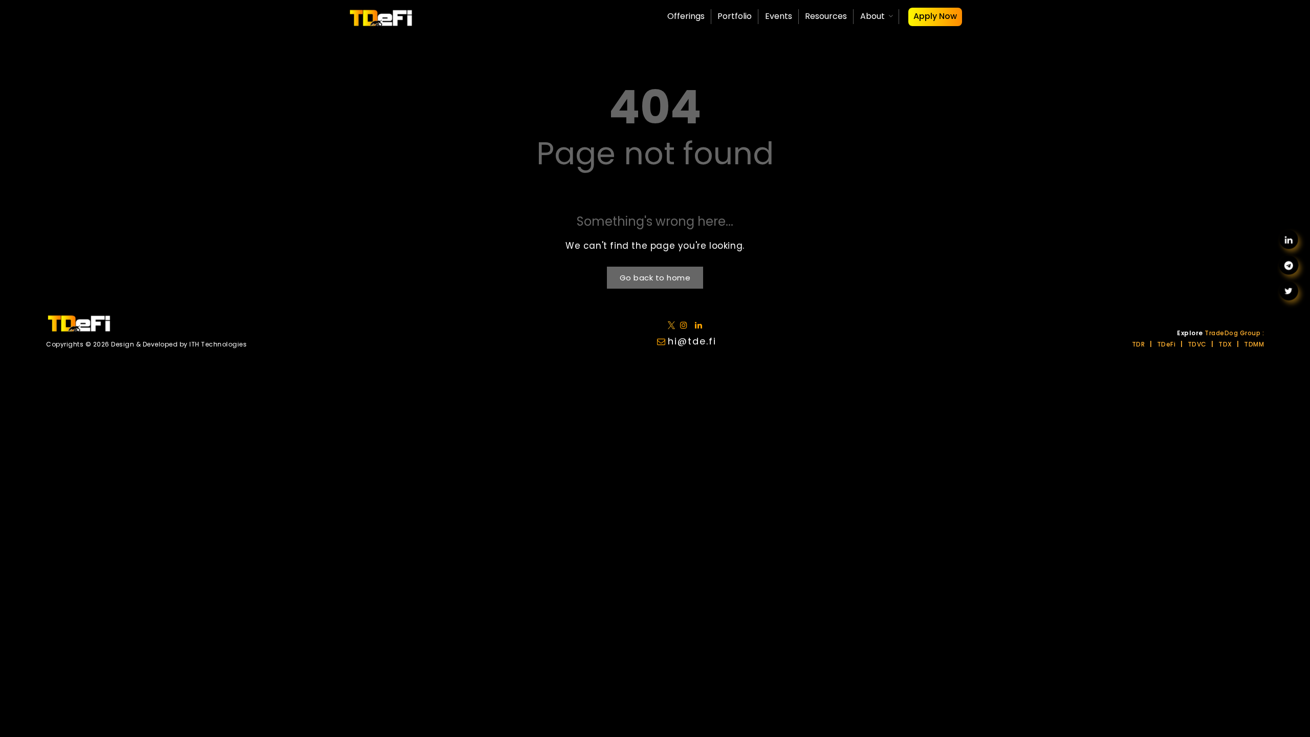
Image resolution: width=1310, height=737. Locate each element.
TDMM (1254, 344)
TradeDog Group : (1234, 333)
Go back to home (655, 277)
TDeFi (1166, 344)
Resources (826, 16)
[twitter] (673, 324)
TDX (1225, 344)
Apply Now (935, 16)
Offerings (686, 16)
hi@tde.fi (692, 341)
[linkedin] (686, 324)
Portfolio (734, 16)
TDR (1138, 344)
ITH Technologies (218, 344)
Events (778, 16)
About (872, 16)
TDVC (1197, 344)
